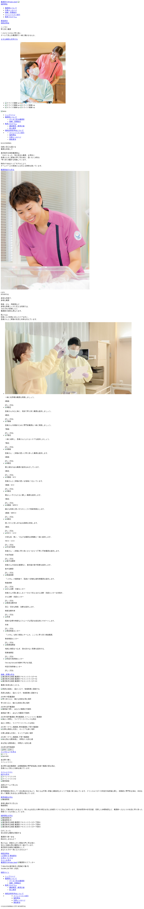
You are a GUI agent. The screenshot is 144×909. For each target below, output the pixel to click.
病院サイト (5, 872)
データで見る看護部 (16, 119)
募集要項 (4, 21)
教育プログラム (11, 17)
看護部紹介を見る (7, 170)
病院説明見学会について (14, 130)
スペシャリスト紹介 (12, 15)
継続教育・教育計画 (16, 126)
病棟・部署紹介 (11, 12)
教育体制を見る (7, 797)
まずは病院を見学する (9, 39)
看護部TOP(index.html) (9, 2)
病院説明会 (5, 23)
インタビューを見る (8, 752)
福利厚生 (4, 4)
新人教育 (12, 128)
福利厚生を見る (7, 816)
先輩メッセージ (11, 10)
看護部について (11, 8)
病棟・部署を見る (7, 674)
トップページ (10, 115)
